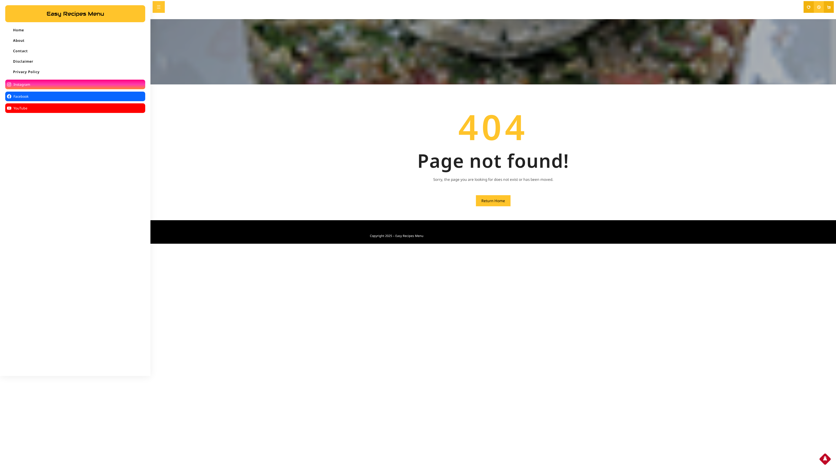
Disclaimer (23, 61)
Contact (20, 51)
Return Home (493, 200)
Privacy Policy (26, 71)
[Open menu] (159, 7)
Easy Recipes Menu (75, 13)
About (19, 40)
